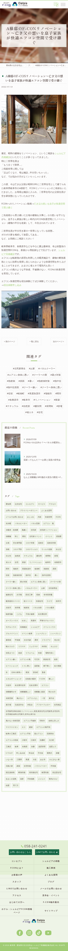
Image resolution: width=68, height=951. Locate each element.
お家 (43, 588)
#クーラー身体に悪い (51, 387)
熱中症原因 (46, 575)
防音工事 (29, 595)
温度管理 (41, 746)
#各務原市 (13, 399)
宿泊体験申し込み (12, 284)
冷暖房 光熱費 (12, 530)
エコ (23, 727)
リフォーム (30, 653)
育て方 (15, 785)
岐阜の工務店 (11, 733)
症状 (7, 575)
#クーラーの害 (39, 374)
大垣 (34, 759)
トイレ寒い (26, 666)
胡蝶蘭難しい (25, 692)
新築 (24, 562)
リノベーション (35, 562)
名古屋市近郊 (20, 685)
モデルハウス (11, 627)
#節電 (59, 406)
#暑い (31, 380)
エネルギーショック (14, 679)
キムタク (54, 646)
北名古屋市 (33, 685)
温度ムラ (52, 746)
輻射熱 (26, 607)
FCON (58, 517)
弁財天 (8, 607)
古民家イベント (35, 536)
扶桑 (33, 746)
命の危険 (57, 666)
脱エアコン (38, 733)
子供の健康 (30, 614)
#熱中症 (57, 380)
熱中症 (28, 575)
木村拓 (44, 646)
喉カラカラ (10, 646)
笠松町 (35, 672)
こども (19, 614)
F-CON (42, 679)
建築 (31, 727)
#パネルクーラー (46, 368)
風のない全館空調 (13, 721)
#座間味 (49, 406)
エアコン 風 (48, 523)
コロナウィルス (32, 549)
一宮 (43, 698)
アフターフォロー (43, 705)
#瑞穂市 (48, 393)
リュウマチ (33, 646)
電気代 (49, 753)
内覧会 (30, 705)
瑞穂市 (15, 569)
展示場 (8, 705)
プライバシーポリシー (28, 510)
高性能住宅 (33, 772)
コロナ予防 (17, 549)
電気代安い (49, 653)
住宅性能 (27, 766)
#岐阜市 (26, 399)
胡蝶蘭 (8, 536)
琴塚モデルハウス (47, 620)
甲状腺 (17, 640)
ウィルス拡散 (47, 549)
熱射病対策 (17, 575)
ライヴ (49, 601)
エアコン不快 (25, 733)
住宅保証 (57, 705)
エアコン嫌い (11, 659)
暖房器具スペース (13, 601)
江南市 (33, 740)
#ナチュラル (12, 406)
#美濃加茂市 (34, 393)
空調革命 (50, 733)
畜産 (43, 672)
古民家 (33, 530)
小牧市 (24, 740)
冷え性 (8, 556)
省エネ (8, 562)
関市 (7, 569)
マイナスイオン (12, 727)
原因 (54, 569)
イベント (48, 536)
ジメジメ (41, 779)
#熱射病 (11, 380)
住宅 (16, 562)
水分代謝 (27, 640)
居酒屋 (58, 536)
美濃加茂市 (26, 569)
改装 (56, 659)
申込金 (31, 753)
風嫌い (24, 530)
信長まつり (10, 653)
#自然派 (26, 406)
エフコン (45, 685)
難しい (51, 679)
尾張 (27, 672)
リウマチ (21, 646)
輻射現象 (9, 614)
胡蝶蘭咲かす (11, 692)
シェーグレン (55, 633)
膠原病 (8, 640)
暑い (36, 575)
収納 (38, 595)
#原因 (21, 380)
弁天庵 (19, 595)
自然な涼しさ (54, 721)
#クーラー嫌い (29, 387)
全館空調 (9, 698)
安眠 (7, 549)
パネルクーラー (31, 588)
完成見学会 (19, 705)
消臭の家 (9, 766)
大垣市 (8, 685)
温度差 (37, 666)
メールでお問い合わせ (14, 517)
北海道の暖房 (30, 679)
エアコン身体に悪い (38, 582)
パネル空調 (35, 523)
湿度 (22, 779)
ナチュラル (28, 556)
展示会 (51, 698)
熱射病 (46, 569)
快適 (40, 653)
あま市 (42, 759)
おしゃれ (30, 517)
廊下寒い (46, 666)
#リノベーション (42, 399)
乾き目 (57, 640)
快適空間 (48, 517)
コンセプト (30, 504)
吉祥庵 (17, 607)
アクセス (52, 504)
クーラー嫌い (11, 582)
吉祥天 (58, 601)
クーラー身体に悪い (14, 588)
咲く (16, 536)
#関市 (58, 393)
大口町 (51, 740)
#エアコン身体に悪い (18, 374)
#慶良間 (37, 406)
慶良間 (39, 556)
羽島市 (42, 721)
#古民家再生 (19, 368)
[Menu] (63, 4)
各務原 (24, 746)
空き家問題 (17, 543)
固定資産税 (10, 772)
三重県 (19, 759)
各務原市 (57, 562)
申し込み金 (20, 753)
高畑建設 (23, 627)
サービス (41, 504)
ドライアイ (46, 640)
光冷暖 (8, 523)
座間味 (48, 556)
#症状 (10, 393)
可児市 (37, 659)
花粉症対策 (51, 543)
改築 (20, 653)
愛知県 (8, 504)
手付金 (40, 753)
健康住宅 (9, 595)
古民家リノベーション (48, 530)
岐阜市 (48, 562)
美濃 (27, 759)
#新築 (57, 399)
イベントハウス (49, 627)
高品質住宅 (56, 772)
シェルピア (35, 627)
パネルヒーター (21, 523)
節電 (56, 556)
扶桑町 (42, 740)
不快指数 (30, 779)
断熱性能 (21, 772)
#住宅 (40, 412)
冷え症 (58, 549)
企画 (7, 543)
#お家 (32, 368)
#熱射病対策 (43, 380)
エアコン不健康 (30, 721)
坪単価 (53, 766)
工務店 (8, 746)
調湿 (18, 766)
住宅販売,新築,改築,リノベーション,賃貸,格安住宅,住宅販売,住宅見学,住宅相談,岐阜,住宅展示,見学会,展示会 (33, 712)
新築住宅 (46, 659)
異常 (36, 640)
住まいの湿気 (11, 779)
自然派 (17, 556)
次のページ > (58, 341)
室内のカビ (53, 779)
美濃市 (33, 620)
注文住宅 (18, 504)
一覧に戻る (34, 341)
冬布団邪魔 (48, 595)
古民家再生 (53, 588)
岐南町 (37, 569)
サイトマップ (51, 910)
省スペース (28, 601)
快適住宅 (39, 601)
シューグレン (41, 633)
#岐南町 (20, 393)
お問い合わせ (11, 510)
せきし (24, 620)
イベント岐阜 (27, 633)
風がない (20, 698)
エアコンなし (32, 698)
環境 (24, 536)
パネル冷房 (37, 607)
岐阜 (16, 746)
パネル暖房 (49, 607)
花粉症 (40, 543)
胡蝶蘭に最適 (39, 692)
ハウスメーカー (41, 766)
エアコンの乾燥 (12, 740)
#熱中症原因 (12, 387)
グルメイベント (12, 633)
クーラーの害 (55, 582)
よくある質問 (46, 510)
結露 (7, 785)
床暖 (57, 753)
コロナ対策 (30, 543)
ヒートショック (12, 666)
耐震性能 (45, 772)
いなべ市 (9, 759)
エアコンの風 (25, 659)
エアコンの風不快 (43, 727)
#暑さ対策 (55, 374)
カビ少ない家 (54, 759)
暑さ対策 (23, 582)
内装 (39, 517)
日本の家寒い (16, 672)
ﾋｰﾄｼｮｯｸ (9, 753)
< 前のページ (9, 341)
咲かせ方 (52, 692)
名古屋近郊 (42, 614)
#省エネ (29, 412)
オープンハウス (12, 620)
